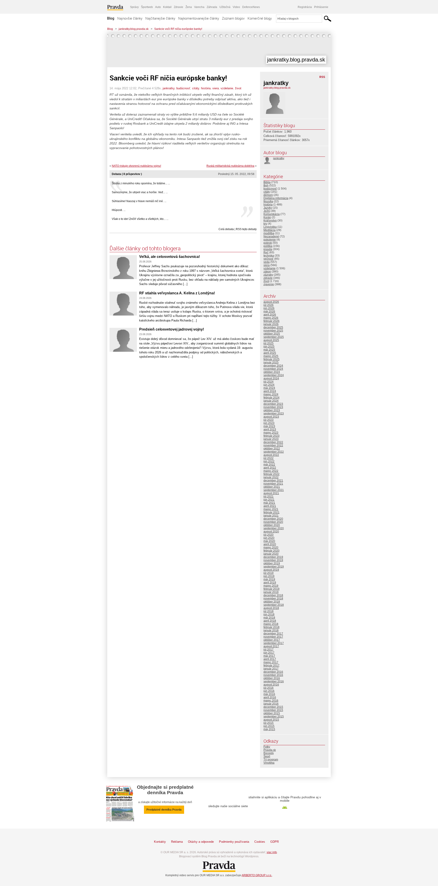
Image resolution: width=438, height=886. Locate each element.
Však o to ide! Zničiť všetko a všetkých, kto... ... (140, 219)
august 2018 (271, 608)
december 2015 (273, 707)
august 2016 (271, 684)
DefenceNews (251, 7)
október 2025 (271, 333)
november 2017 (273, 636)
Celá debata (226, 229)
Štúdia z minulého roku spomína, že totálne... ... (141, 183)
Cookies (259, 841)
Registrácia (305, 7)
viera (215, 88)
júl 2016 (268, 687)
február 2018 (271, 627)
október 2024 (271, 372)
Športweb (147, 7)
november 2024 (273, 368)
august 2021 (271, 493)
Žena (188, 7)
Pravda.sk (269, 750)
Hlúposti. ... (118, 210)
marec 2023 (270, 432)
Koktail (167, 7)
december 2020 (273, 518)
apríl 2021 (269, 506)
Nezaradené (271, 236)
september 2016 (273, 681)
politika (267, 246)
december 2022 (273, 442)
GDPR (274, 841)
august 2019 (271, 569)
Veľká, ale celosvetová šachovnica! (169, 257)
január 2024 (271, 400)
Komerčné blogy (260, 18)
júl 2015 (268, 722)
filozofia (268, 201)
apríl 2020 (269, 544)
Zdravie (178, 7)
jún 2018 (268, 614)
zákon (267, 271)
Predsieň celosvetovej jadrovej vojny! (171, 329)
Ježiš (266, 211)
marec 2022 (270, 471)
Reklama (177, 841)
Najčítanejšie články (160, 18)
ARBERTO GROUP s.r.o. (257, 875)
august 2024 (271, 378)
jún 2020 (268, 537)
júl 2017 (268, 649)
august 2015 (271, 719)
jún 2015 (268, 726)
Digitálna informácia (275, 198)
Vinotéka (268, 762)
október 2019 (271, 563)
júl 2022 (268, 458)
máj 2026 (269, 311)
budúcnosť (183, 88)
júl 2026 (268, 305)
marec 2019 (270, 585)
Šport (266, 756)
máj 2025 (269, 349)
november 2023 (273, 407)
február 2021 (271, 512)
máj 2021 (269, 502)
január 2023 (271, 439)
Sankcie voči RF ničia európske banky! (178, 29)
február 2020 (271, 550)
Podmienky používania (234, 841)
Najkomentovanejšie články (198, 18)
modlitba (268, 233)
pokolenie (269, 239)
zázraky (268, 274)
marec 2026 (270, 317)
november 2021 (273, 483)
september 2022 (273, 451)
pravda (267, 249)
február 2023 (271, 435)
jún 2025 (268, 346)
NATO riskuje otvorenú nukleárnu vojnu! (136, 165)
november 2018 (273, 598)
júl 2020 (268, 534)
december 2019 (273, 557)
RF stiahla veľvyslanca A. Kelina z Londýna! (177, 293)
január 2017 (271, 668)
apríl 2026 (269, 314)
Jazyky (267, 207)
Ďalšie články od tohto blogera (145, 248)
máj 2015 (269, 729)
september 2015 (273, 716)
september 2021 (273, 490)
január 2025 (271, 362)
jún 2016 (268, 691)
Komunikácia (271, 214)
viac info (272, 852)
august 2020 (271, 531)
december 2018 (273, 595)
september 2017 (273, 643)
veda (266, 262)
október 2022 (271, 448)
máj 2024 (269, 388)
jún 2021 (268, 499)
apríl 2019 (269, 582)
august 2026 (271, 301)
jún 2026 (268, 308)
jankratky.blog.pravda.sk (134, 29)
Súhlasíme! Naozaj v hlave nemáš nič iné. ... (139, 201)
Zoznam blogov (233, 18)
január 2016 (271, 703)
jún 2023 (268, 423)
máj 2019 (269, 579)
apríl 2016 (269, 697)
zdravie (268, 278)
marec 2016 (270, 700)
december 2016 (273, 671)
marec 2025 (270, 356)
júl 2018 (268, 611)
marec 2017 (270, 662)
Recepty (268, 753)
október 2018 (271, 601)
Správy (134, 7)
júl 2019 (268, 573)
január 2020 (271, 553)
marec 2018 (270, 624)
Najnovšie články (129, 18)
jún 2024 (268, 384)
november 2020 (273, 522)
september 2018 (273, 604)
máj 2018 (269, 617)
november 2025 (273, 330)
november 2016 (273, 675)
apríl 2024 (269, 391)
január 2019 (271, 592)
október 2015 (271, 713)
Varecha (199, 7)
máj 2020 (269, 541)
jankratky (169, 88)
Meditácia (269, 230)
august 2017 (271, 646)
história (206, 88)
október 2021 (271, 486)
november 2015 (273, 710)
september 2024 (273, 375)
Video (236, 7)
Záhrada (212, 7)
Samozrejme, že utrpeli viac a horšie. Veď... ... (140, 192)
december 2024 (273, 365)
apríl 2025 (269, 352)
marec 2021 (270, 509)
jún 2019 (268, 576)
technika (268, 255)
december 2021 (273, 480)
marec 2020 (270, 547)
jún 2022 (268, 461)
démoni (268, 195)
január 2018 (271, 630)
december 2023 (273, 404)
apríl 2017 (269, 659)
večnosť (268, 258)
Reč (266, 252)
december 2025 (273, 327)
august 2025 (271, 340)
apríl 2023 (269, 429)
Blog (110, 18)
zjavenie (268, 284)
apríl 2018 (269, 620)
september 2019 (273, 566)
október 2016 (271, 678)
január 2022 (271, 477)
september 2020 (273, 528)
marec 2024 (270, 394)
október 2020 (271, 525)
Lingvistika (270, 227)
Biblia (267, 182)
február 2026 (271, 321)
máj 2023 (269, 426)
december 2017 (273, 633)
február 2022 (271, 474)
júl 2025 (268, 343)
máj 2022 (269, 464)
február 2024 (271, 397)
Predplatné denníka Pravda (164, 809)
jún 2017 (268, 652)
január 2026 (271, 324)
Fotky (266, 746)
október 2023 (271, 410)
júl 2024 (268, 381)
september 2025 (273, 337)
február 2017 (271, 665)
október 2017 (271, 640)
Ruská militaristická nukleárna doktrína (230, 165)
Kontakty (160, 841)
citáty (195, 88)
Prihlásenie (321, 7)
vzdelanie (227, 88)
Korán (267, 217)
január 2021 (271, 515)
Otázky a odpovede (201, 841)
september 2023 (273, 413)
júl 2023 (268, 419)
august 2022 (271, 455)
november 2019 (273, 560)
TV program (270, 759)
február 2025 (271, 359)
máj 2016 (269, 694)
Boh (266, 185)
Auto (158, 7)
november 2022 (273, 445)
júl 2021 (268, 496)
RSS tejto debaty (246, 229)
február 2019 (271, 589)
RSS (322, 77)
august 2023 (271, 416)
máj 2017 (269, 655)
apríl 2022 (269, 467)
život (238, 88)
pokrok (267, 242)
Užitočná (224, 7)
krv (265, 223)
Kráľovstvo (270, 220)
